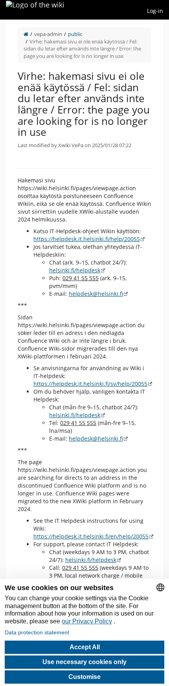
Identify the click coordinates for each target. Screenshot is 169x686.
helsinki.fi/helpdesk (74, 270)
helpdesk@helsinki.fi (96, 293)
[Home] (26, 34)
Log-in (155, 10)
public (75, 34)
